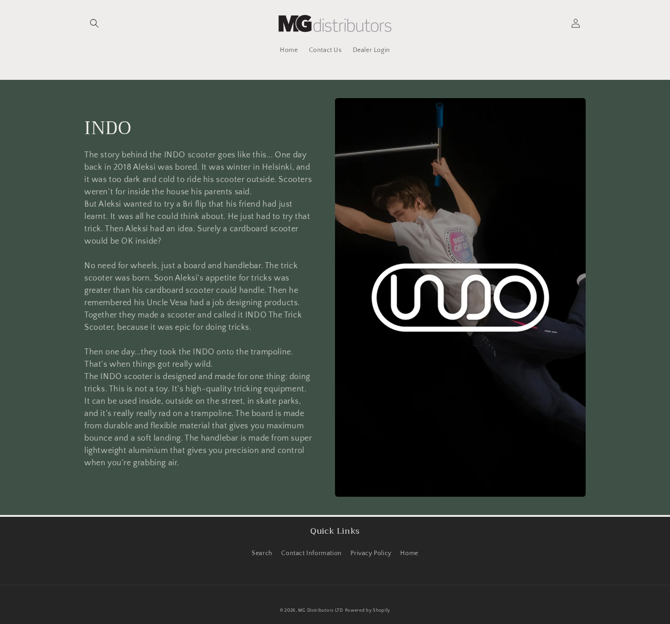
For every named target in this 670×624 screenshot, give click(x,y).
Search (262, 553)
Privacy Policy (370, 553)
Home (409, 553)
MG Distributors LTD (320, 610)
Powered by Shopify (368, 610)
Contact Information (311, 553)
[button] (94, 23)
